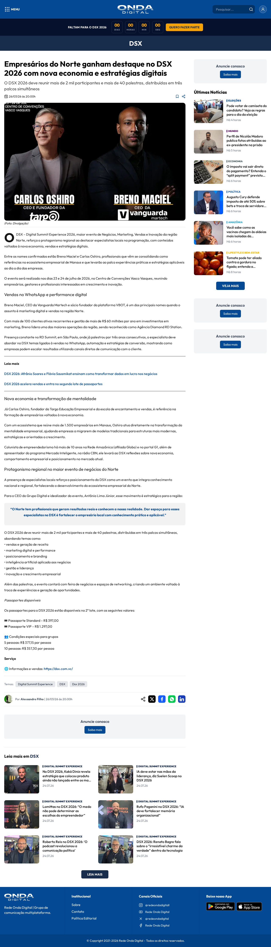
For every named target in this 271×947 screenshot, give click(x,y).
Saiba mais (95, 730)
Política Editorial (84, 918)
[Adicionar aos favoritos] (177, 96)
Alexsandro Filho (32, 699)
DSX (62, 684)
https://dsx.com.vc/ (58, 669)
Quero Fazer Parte (184, 27)
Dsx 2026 (78, 684)
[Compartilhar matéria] (183, 96)
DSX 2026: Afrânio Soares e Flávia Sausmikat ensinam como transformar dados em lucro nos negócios (80, 374)
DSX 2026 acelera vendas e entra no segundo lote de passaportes (53, 384)
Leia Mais (94, 874)
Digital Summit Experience (35, 684)
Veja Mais (230, 286)
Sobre (76, 905)
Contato (78, 911)
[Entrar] (263, 9)
